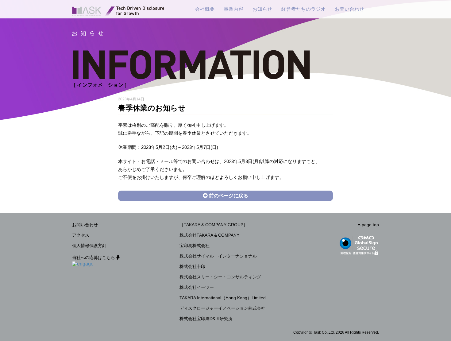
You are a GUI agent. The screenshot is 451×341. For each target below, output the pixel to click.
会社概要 (204, 9)
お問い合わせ (349, 9)
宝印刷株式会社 (194, 245)
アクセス (80, 235)
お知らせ (262, 9)
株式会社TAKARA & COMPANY (209, 235)
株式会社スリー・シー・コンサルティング (220, 276)
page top (369, 224)
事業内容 (233, 9)
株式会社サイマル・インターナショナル (218, 256)
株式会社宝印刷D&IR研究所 (206, 318)
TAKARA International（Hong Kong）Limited (222, 297)
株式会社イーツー (196, 287)
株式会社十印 (192, 266)
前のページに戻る (228, 195)
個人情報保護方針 (89, 245)
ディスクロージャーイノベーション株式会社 (222, 308)
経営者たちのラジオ (303, 9)
